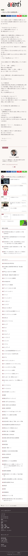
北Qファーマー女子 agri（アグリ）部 (12, 411)
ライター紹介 (4, 539)
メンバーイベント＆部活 (9, 370)
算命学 (5, 485)
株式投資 (6, 444)
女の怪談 (6, 418)
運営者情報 (3, 538)
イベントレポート (8, 297)
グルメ (5, 327)
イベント (6, 294)
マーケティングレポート (9, 360)
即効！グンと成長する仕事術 (10, 414)
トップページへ (4, 542)
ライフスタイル (7, 385)
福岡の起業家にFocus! (9, 482)
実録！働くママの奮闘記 (9, 431)
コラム (3, 9)
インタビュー (7, 301)
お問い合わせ (4, 540)
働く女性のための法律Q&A (10, 404)
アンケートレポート (8, 291)
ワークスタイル (7, 388)
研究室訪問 (6, 457)
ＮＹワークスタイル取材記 (10, 278)
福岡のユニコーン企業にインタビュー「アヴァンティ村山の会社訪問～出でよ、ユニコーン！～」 (13, 466)
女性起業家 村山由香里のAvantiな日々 (12, 424)
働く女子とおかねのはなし (10, 401)
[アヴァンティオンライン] (14, 6)
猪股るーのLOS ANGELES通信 (11, 451)
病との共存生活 (7, 454)
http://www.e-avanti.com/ (12, 164)
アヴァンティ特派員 (8, 284)
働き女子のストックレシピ (10, 398)
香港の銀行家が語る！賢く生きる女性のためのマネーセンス (13, 499)
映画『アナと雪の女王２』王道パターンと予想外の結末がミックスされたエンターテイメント (14, 252)
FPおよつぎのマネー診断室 (10, 271)
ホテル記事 (3, 546)
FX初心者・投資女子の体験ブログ (11, 274)
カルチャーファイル (8, 321)
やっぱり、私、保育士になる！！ (11, 377)
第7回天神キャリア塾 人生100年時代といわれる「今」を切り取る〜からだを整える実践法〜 (14, 242)
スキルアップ (7, 334)
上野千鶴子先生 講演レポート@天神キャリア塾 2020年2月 (14, 232)
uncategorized (7, 281)
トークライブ (7, 337)
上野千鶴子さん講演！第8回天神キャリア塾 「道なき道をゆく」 (15, 247)
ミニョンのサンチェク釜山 (10, 367)
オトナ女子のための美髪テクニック (12, 311)
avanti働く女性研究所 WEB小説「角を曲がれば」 (13, 267)
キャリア (6, 324)
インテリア (6, 304)
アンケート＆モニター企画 (10, 288)
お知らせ (6, 317)
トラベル (6, 344)
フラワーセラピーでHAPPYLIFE (11, 353)
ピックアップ (7, 347)
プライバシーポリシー (11, 552)
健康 (5, 395)
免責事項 (18, 552)
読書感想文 (6, 492)
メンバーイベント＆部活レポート (11, 373)
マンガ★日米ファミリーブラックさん (12, 363)
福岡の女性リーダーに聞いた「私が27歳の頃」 (13, 475)
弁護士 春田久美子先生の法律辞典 (11, 437)
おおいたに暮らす (8, 307)
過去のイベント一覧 (8, 495)
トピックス (6, 340)
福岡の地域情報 (7, 470)
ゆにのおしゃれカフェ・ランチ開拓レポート (13, 381)
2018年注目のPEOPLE (9, 263)
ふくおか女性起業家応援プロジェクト (12, 350)
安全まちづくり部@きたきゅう (11, 428)
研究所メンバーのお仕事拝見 (10, 460)
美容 (5, 488)
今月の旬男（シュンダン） (10, 391)
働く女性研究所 (7, 408)
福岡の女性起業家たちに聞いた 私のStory (13, 479)
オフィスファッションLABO (10, 314)
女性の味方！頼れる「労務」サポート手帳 (13, 421)
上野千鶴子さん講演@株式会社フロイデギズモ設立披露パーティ (14, 237)
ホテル (5, 357)
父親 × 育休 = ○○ (7, 447)
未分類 (5, 441)
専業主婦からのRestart (9, 434)
